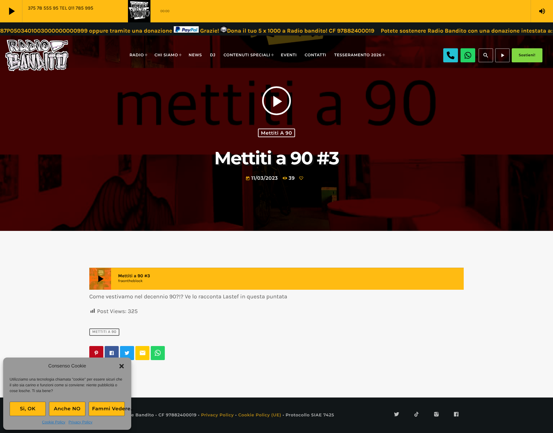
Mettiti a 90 (276, 133)
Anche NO (67, 408)
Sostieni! (527, 55)
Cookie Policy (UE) (259, 415)
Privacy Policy (80, 422)
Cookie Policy (53, 422)
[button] (121, 366)
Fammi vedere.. (108, 408)
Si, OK (28, 408)
